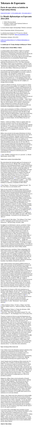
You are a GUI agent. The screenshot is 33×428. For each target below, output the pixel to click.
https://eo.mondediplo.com (21, 34)
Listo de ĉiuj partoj (5, 13)
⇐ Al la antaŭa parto (16, 13)
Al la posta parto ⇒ (26, 13)
